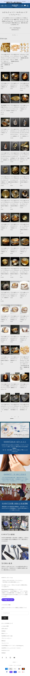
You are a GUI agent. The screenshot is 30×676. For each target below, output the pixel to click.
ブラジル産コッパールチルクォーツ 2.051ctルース (14, 85)
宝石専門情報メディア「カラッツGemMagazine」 (13, 645)
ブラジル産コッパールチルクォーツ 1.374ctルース (24, 338)
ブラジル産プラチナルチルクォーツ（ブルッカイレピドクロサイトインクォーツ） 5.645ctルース (5, 156)
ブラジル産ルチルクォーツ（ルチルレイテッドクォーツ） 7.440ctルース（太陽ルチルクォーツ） (5, 180)
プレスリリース (5, 643)
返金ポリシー (5, 633)
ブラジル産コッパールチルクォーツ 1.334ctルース (5, 226)
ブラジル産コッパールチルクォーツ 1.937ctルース (24, 386)
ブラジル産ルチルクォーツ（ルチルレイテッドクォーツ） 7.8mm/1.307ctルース (24, 228)
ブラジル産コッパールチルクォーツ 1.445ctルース (5, 85)
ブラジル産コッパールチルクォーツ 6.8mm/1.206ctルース (5, 359)
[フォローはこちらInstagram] (10, 657)
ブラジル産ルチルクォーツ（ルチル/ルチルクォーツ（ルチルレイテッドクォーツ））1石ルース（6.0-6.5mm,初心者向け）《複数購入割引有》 (5, 60)
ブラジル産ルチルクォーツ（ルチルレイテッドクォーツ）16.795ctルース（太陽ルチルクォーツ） (14, 156)
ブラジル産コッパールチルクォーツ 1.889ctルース (14, 386)
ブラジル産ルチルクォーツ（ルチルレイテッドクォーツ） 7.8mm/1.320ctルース (5, 272)
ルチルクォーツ (15, 29)
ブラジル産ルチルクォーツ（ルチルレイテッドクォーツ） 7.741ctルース (14, 108)
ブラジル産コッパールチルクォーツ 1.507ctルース (24, 294)
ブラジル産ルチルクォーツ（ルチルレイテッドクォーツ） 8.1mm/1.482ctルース (24, 180)
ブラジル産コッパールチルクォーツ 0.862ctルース (14, 358)
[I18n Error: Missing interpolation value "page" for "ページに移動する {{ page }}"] (18, 417)
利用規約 (4, 631)
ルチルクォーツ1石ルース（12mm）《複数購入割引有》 (24, 56)
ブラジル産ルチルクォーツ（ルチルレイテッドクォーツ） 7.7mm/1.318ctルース (24, 272)
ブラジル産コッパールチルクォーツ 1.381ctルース (14, 250)
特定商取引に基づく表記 (7, 635)
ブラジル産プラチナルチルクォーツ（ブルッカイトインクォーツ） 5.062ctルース (5, 296)
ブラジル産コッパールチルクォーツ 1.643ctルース (5, 318)
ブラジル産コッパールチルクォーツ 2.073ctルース (14, 318)
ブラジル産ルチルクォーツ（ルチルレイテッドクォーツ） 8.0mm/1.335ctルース (14, 272)
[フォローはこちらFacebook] (2, 657)
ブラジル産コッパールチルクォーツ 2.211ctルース (5, 338)
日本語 (14, 662)
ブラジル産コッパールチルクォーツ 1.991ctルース (24, 250)
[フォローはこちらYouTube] (14, 657)
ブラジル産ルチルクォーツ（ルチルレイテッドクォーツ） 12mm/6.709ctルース (14, 204)
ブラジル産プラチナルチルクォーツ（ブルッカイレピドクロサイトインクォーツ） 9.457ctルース (24, 133)
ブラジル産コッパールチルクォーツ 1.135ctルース (5, 131)
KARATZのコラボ (5, 650)
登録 (5, 617)
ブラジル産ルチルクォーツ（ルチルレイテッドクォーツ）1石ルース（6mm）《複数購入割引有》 (14, 58)
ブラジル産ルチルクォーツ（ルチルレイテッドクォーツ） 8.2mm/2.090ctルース (14, 180)
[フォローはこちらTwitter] (6, 657)
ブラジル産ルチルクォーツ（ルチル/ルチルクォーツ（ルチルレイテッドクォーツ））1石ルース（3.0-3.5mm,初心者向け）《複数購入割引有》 (24, 363)
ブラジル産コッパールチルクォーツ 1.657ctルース (14, 338)
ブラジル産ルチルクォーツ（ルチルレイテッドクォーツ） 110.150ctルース (14, 407)
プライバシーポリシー (7, 638)
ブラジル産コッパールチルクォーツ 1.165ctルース (24, 107)
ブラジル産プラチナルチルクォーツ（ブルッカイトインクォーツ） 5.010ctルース (5, 408)
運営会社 (4, 640)
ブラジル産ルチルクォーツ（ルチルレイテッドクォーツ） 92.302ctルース (24, 407)
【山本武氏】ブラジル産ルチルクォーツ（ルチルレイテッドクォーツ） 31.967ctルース (5, 109)
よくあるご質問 (5, 626)
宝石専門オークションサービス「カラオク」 (12, 648)
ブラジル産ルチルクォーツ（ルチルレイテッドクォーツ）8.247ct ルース (24, 203)
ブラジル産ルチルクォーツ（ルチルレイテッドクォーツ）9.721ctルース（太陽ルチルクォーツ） (24, 156)
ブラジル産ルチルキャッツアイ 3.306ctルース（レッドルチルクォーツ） (24, 86)
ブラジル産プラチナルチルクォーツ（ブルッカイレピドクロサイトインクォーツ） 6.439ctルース (14, 133)
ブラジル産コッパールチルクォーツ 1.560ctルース (5, 250)
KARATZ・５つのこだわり (15, 474)
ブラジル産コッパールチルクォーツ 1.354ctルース (14, 294)
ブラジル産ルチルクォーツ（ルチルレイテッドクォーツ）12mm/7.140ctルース (5, 204)
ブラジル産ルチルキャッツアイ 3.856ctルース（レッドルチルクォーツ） (5, 387)
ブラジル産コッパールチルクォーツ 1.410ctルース (14, 226)
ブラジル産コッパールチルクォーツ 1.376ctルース (24, 318)
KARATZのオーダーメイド (15, 442)
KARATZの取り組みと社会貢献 (15, 503)
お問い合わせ (5, 628)
